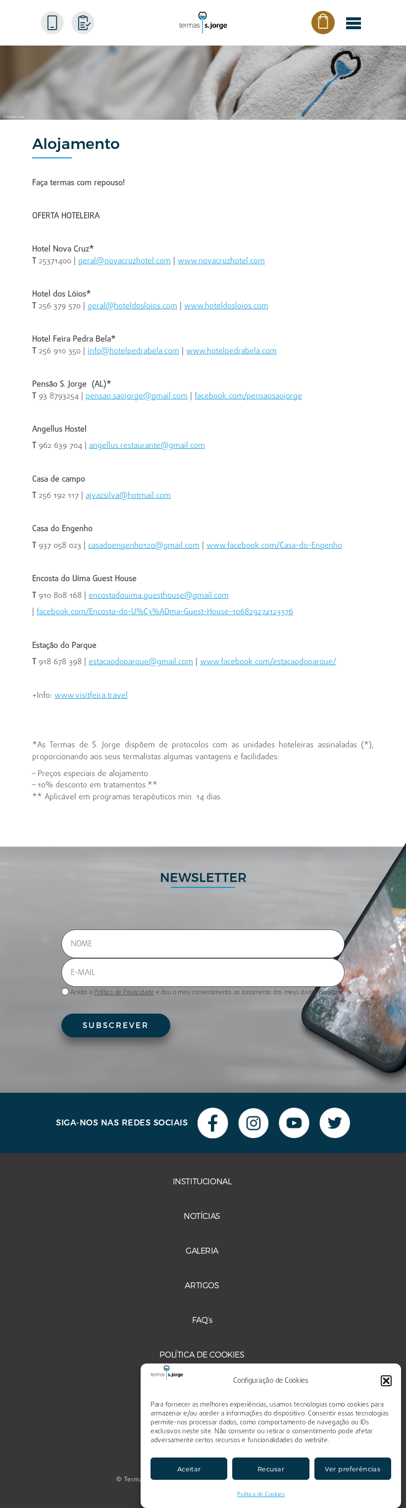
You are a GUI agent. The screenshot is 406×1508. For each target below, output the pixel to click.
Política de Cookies (261, 1494)
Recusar (270, 1469)
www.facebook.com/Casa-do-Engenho (274, 546)
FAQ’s (202, 1320)
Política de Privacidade (124, 992)
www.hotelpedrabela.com (231, 351)
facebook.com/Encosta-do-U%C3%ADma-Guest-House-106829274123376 (165, 612)
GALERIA (202, 1251)
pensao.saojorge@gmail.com (137, 396)
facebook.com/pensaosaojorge (248, 396)
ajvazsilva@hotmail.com (128, 496)
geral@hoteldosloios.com (132, 306)
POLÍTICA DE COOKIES (201, 1355)
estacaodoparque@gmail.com (141, 662)
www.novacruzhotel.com (221, 261)
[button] (386, 1381)
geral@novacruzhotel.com (124, 261)
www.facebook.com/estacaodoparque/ (268, 662)
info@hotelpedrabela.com (133, 351)
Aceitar (189, 1469)
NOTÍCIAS (202, 1216)
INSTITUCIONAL (202, 1181)
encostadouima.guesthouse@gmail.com (159, 596)
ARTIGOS (202, 1285)
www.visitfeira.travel (91, 696)
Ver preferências (352, 1469)
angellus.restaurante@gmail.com (147, 446)
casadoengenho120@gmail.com (144, 546)
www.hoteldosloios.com (226, 306)
